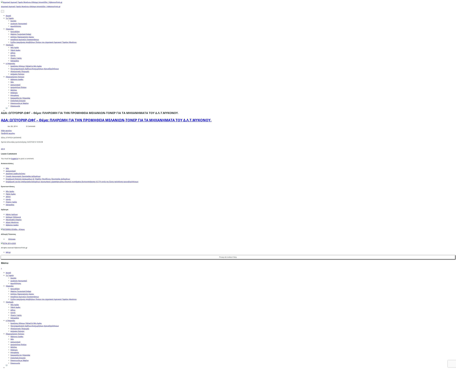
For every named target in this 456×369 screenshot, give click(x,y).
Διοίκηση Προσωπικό (18, 23)
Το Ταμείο (10, 18)
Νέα (12, 82)
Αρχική (8, 15)
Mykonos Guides (16, 79)
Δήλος (12, 53)
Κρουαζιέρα (14, 31)
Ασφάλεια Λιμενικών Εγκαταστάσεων (24, 39)
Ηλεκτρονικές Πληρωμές (19, 71)
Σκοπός (13, 21)
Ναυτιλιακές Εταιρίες (13, 219)
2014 (3, 149)
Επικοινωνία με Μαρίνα (19, 103)
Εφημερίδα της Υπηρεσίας (20, 98)
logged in (14, 158)
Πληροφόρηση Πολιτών (15, 77)
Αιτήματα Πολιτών (17, 74)
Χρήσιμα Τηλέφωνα (13, 217)
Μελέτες (13, 90)
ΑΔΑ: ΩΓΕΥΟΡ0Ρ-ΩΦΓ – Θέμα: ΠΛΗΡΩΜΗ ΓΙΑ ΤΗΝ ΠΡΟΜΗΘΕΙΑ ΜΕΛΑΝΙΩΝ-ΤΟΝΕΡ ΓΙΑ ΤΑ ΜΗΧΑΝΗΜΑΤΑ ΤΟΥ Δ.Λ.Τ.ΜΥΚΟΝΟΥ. (106, 120)
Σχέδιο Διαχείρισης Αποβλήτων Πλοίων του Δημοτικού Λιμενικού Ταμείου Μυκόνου (43, 42)
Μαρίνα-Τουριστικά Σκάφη (20, 34)
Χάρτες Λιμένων (12, 214)
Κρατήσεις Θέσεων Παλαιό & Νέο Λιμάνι (26, 66)
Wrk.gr (8, 252)
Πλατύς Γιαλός (16, 58)
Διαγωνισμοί (15, 85)
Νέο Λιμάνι (14, 47)
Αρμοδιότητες (15, 26)
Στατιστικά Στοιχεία (17, 100)
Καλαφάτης (14, 61)
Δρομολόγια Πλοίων (18, 87)
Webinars (14, 93)
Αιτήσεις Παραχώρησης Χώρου (22, 37)
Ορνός (12, 55)
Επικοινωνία (15, 106)
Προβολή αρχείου (8, 133)
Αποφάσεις (14, 95)
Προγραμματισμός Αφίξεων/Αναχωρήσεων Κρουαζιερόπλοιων (34, 69)
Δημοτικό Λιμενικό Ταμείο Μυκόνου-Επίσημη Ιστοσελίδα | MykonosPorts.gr (30, 6)
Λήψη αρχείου (6, 130)
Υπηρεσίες (10, 29)
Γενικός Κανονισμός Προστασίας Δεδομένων (23, 176)
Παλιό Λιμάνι (15, 50)
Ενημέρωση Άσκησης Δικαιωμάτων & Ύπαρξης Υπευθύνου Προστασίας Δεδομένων (38, 179)
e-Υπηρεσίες (10, 63)
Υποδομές (9, 45)
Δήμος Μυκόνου (12, 222)
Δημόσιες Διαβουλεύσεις (15, 173)
